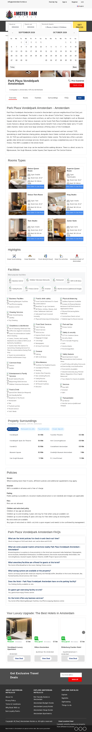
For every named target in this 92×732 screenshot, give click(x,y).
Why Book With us (13, 707)
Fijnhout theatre (37, 557)
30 (26, 60)
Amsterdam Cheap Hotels (43, 710)
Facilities (38, 98)
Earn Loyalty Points (13, 711)
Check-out (28, 24)
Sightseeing (66, 701)
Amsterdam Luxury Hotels (43, 706)
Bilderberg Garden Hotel (71, 647)
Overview (12, 98)
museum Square (25, 557)
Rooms (25, 98)
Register (74, 2)
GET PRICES (79, 26)
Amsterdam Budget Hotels (44, 703)
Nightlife (65, 698)
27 (11, 60)
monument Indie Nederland (62, 552)
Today (12, 67)
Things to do (66, 705)
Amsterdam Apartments (43, 713)
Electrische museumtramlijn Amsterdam (63, 554)
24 (31, 56)
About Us (9, 697)
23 (26, 56)
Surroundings (53, 98)
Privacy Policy (11, 700)
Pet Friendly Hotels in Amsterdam (42, 698)
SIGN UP (75, 679)
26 (41, 56)
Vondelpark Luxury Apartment (15, 648)
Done (75, 67)
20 (11, 56)
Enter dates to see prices (35, 186)
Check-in (12, 24)
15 (21, 51)
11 (36, 47)
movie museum (13, 554)
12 (41, 47)
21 (16, 56)
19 (41, 51)
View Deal (19, 658)
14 (16, 51)
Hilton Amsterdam (41, 647)
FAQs (67, 98)
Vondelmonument (42, 554)
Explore (64, 694)
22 (21, 56)
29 (21, 60)
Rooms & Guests (48, 24)
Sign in (64, 2)
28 (16, 60)
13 (11, 51)
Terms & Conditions (13, 704)
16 (26, 51)
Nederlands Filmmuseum (27, 554)
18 (36, 51)
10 (31, 47)
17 (31, 51)
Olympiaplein (76, 552)
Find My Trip (53, 2)
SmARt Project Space (51, 557)
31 (75, 60)
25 (36, 56)
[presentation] (8, 632)
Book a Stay (77, 85)
